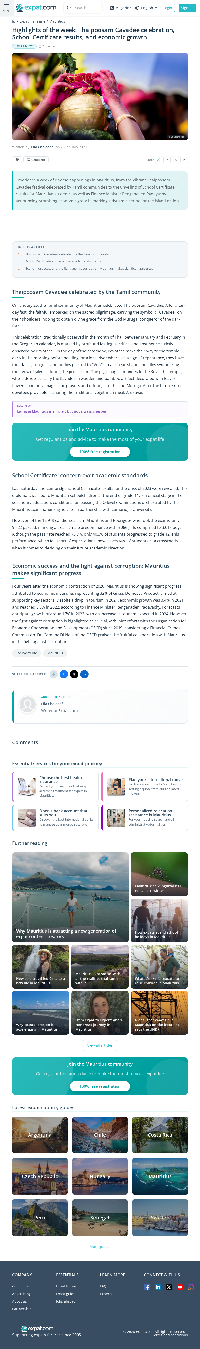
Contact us (21, 1286)
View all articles (100, 1045)
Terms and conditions (170, 1335)
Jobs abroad (66, 1301)
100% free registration (99, 451)
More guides (100, 1246)
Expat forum (66, 1286)
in (184, 160)
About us (19, 1301)
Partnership (21, 1308)
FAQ (103, 1286)
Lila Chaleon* (42, 147)
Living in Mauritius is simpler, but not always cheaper (61, 411)
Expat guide (65, 1293)
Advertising (21, 1293)
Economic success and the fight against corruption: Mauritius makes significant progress (89, 268)
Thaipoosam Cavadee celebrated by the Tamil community (67, 254)
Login (167, 7)
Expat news (24, 46)
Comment (38, 160)
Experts (106, 1293)
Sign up (187, 7)
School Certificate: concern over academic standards (63, 261)
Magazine (123, 7)
